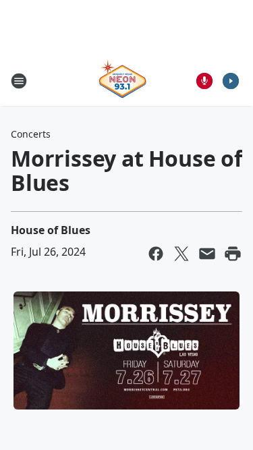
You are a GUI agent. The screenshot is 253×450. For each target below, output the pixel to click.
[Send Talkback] (204, 81)
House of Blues (50, 230)
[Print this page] (232, 253)
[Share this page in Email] (207, 253)
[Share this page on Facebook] (155, 253)
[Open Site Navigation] (19, 81)
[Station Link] (122, 81)
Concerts (31, 134)
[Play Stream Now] (231, 81)
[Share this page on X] (181, 253)
